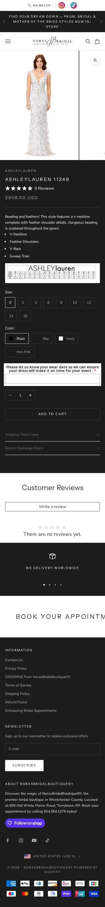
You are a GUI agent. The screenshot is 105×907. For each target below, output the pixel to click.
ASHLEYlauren (20, 171)
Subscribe (24, 765)
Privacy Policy (16, 668)
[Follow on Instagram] (20, 840)
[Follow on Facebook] (7, 840)
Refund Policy (16, 702)
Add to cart (52, 414)
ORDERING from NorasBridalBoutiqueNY (37, 676)
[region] (52, 564)
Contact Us (14, 660)
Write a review (52, 507)
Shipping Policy (17, 693)
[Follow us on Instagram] (61, 5)
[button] (52, 435)
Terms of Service (18, 685)
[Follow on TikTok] (47, 840)
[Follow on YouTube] (34, 840)
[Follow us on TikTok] (73, 5)
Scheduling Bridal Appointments (31, 710)
